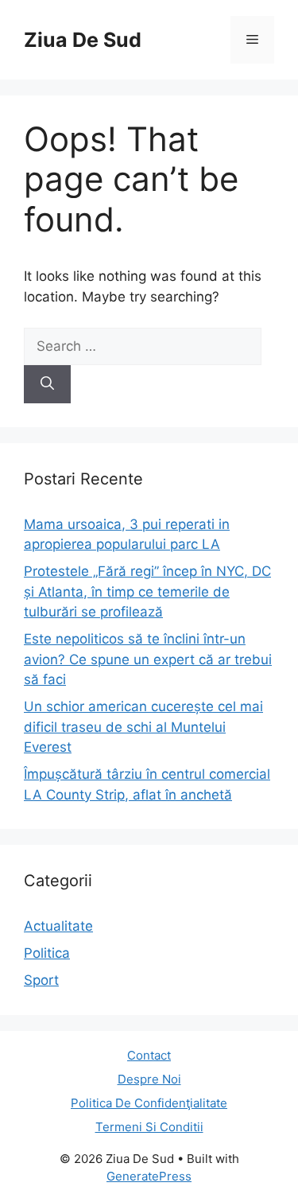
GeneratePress (149, 1176)
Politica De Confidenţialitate (149, 1103)
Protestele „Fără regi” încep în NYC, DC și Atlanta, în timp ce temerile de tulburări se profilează (147, 591)
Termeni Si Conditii (149, 1126)
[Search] (47, 384)
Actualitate (58, 926)
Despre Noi (149, 1079)
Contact (149, 1055)
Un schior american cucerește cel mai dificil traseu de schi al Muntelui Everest (143, 726)
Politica (47, 953)
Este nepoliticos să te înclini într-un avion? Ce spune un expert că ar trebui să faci (148, 659)
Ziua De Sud (82, 40)
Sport (41, 980)
